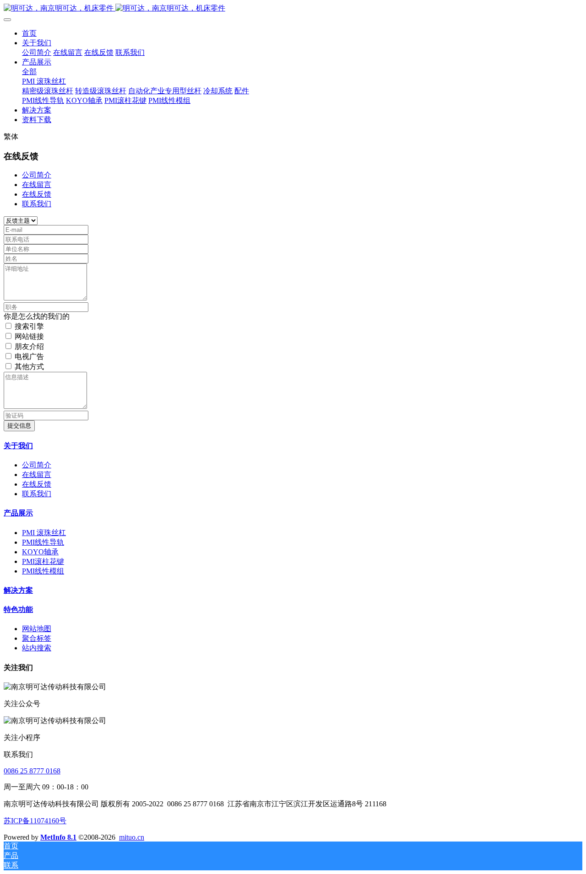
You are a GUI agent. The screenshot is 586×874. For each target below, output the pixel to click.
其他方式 (29, 366)
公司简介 (36, 175)
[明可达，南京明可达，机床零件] (293, 8)
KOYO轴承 (40, 552)
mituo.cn (131, 837)
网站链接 (29, 336)
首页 (29, 33)
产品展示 (18, 513)
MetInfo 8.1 (58, 837)
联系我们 (36, 204)
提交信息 (19, 425)
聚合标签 (36, 638)
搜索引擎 (29, 326)
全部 (29, 71)
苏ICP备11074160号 (35, 821)
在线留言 (36, 184)
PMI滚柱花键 (43, 561)
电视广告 (29, 356)
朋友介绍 (29, 346)
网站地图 (36, 629)
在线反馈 (36, 194)
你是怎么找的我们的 (37, 316)
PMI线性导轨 (43, 542)
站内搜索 (36, 648)
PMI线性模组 (43, 571)
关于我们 (18, 446)
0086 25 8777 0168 (32, 771)
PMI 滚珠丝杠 (44, 532)
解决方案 (18, 590)
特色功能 (18, 609)
